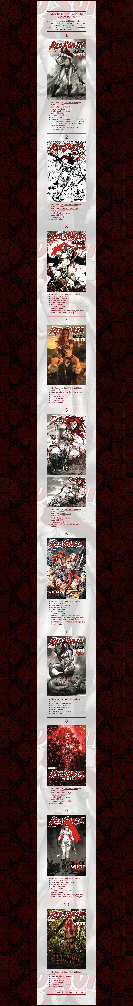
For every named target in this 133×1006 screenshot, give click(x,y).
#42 (76, 127)
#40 (71, 127)
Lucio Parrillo (65, 107)
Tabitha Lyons (68, 976)
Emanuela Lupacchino (69, 209)
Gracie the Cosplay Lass (72, 392)
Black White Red (70, 103)
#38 (63, 127)
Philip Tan (64, 298)
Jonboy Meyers (66, 793)
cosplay (54, 392)
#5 (62, 129)
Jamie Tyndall (65, 514)
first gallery (58, 25)
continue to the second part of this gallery (70, 992)
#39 (67, 127)
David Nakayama (67, 882)
